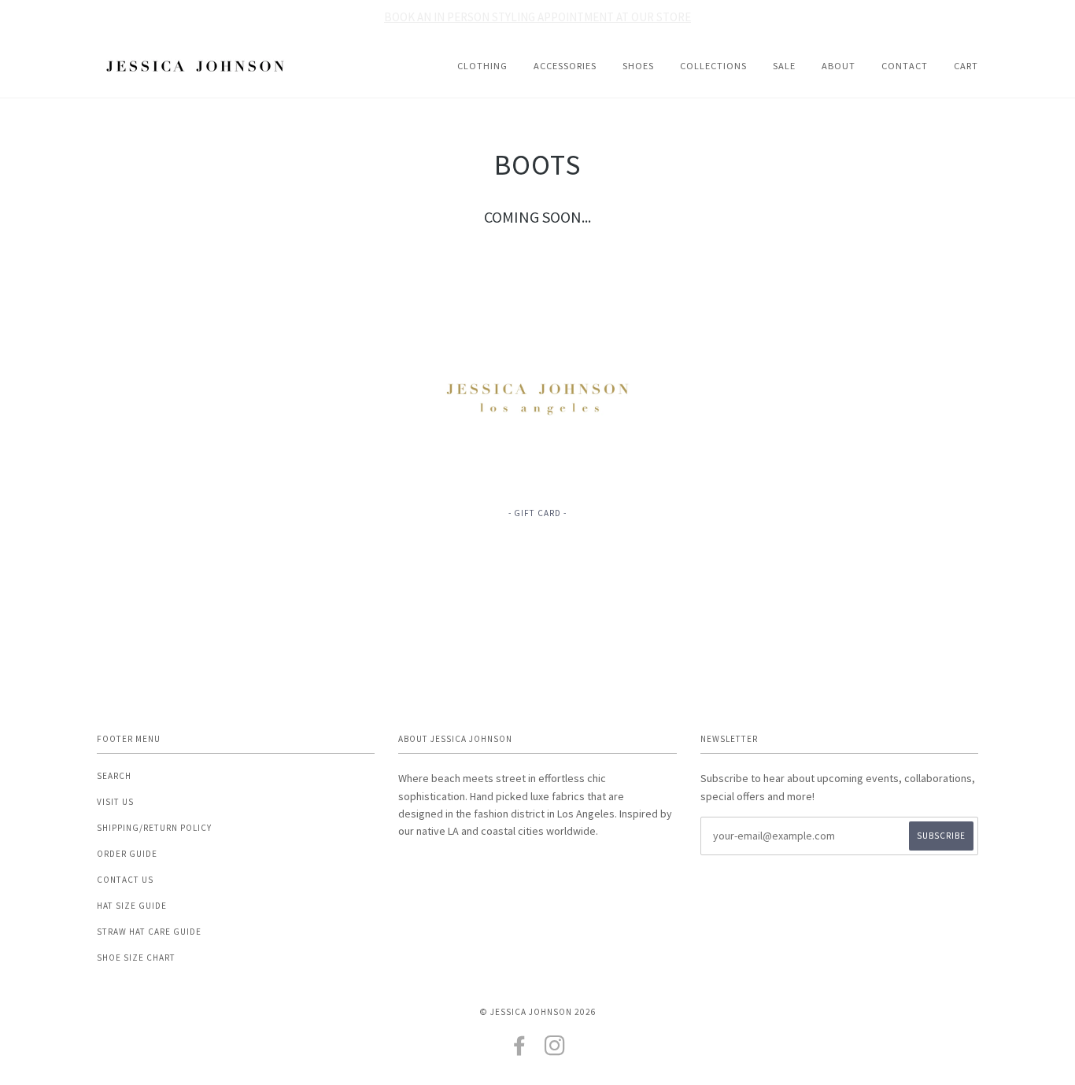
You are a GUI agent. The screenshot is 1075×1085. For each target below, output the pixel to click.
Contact (904, 66)
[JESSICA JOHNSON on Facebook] (519, 1050)
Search (114, 775)
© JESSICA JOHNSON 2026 (538, 1011)
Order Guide (127, 853)
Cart (966, 66)
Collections (713, 66)
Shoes (638, 66)
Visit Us (115, 801)
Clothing (482, 66)
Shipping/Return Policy (154, 827)
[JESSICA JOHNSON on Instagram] (555, 1050)
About (838, 66)
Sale (784, 66)
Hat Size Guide (132, 905)
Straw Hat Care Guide (149, 931)
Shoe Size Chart (136, 957)
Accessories (565, 66)
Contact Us (125, 879)
